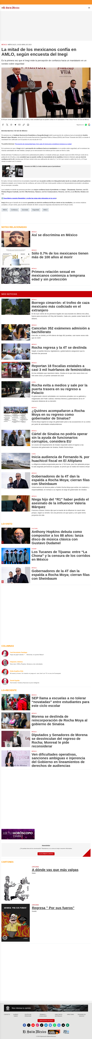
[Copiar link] (23, 124)
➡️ (2, 198)
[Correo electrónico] (19, 124)
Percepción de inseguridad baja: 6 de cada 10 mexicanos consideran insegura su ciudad (43, 144)
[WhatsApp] (11, 124)
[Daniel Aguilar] (5, 681)
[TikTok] (41, 1025)
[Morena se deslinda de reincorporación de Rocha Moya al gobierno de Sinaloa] (15, 720)
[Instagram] (37, 1025)
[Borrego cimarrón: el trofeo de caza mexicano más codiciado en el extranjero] (15, 310)
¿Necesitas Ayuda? (46, 1020)
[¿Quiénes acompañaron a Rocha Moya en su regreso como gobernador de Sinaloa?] (15, 417)
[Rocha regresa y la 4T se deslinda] (15, 351)
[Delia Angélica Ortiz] (5, 672)
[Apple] (63, 1025)
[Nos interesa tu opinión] (46, 1008)
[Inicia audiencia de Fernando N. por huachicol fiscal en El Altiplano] (15, 461)
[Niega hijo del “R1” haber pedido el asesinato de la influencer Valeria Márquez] (15, 507)
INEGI (5, 210)
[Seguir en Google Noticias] (89, 124)
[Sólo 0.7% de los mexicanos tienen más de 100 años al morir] (15, 257)
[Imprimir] (28, 124)
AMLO (45, 210)
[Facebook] (2, 124)
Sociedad (25, 210)
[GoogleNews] (59, 1025)
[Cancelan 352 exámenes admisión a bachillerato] (15, 332)
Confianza (14, 210)
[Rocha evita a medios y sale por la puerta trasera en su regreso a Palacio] (15, 393)
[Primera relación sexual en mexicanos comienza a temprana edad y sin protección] (15, 276)
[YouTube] (33, 1025)
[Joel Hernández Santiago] (5, 653)
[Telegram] (15, 124)
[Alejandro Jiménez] (5, 662)
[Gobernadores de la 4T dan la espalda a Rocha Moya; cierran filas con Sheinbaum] (15, 482)
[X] (7, 124)
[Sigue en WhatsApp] (85, 124)
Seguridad (35, 210)
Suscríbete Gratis (46, 854)
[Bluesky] (50, 1025)
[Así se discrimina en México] (15, 239)
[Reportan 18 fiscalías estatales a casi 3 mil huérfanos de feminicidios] (15, 370)
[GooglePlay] (67, 1025)
